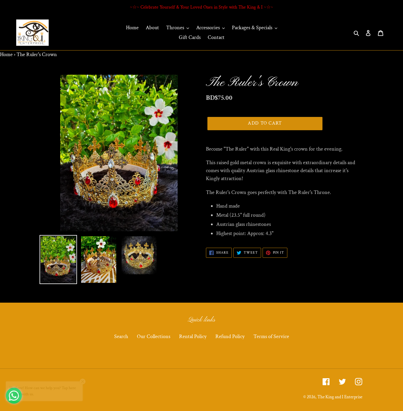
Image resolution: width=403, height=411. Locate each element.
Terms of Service (271, 336)
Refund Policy (230, 336)
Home (6, 54)
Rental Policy (193, 336)
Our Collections (153, 336)
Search (121, 336)
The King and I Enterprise (339, 397)
